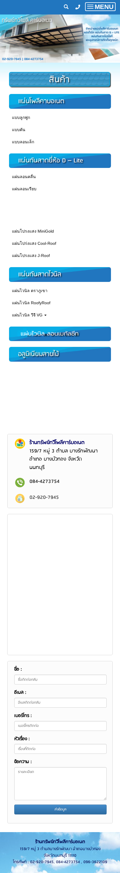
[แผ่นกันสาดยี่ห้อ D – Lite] (60, 160)
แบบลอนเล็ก (23, 142)
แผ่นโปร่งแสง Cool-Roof (34, 243)
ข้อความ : (23, 762)
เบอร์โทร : (23, 716)
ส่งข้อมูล (60, 809)
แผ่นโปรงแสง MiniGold (33, 231)
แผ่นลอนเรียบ (24, 188)
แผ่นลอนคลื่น (24, 176)
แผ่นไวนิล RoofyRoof (31, 302)
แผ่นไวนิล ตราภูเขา (29, 290)
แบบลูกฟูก (21, 117)
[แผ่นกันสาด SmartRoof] (60, 333)
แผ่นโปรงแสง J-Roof (31, 255)
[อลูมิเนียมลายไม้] (60, 354)
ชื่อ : (18, 669)
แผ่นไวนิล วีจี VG (28, 315)
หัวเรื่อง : (22, 739)
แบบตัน (18, 129)
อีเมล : (20, 692)
